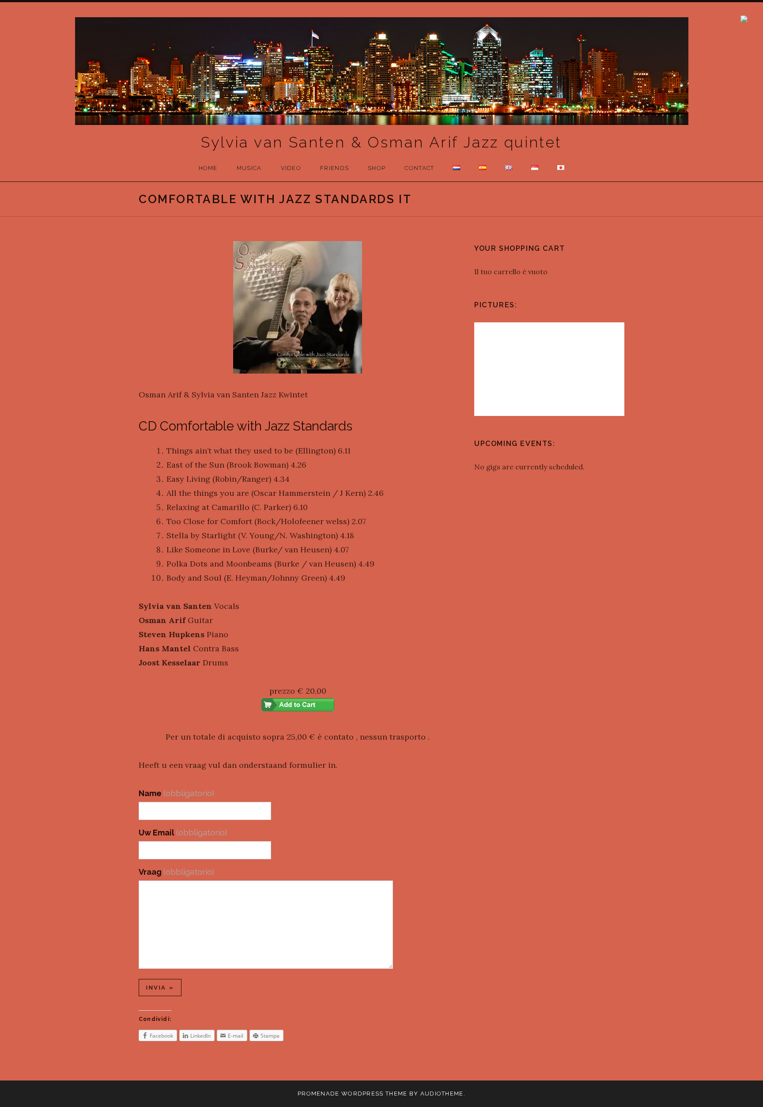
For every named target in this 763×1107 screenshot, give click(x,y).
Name (176, 793)
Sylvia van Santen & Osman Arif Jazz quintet (381, 142)
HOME (208, 168)
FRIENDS (334, 168)
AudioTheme (442, 1093)
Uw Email (183, 832)
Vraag (176, 872)
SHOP (376, 168)
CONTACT (419, 168)
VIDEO (291, 168)
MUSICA (249, 168)
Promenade (319, 1093)
